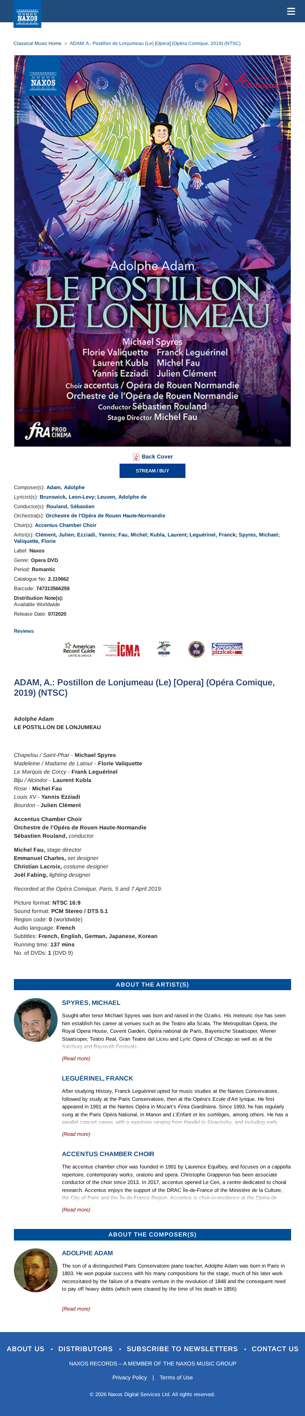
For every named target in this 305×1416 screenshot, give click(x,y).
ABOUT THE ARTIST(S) (152, 984)
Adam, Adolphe (65, 487)
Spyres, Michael (258, 535)
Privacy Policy (129, 1377)
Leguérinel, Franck (212, 535)
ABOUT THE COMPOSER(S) (152, 1234)
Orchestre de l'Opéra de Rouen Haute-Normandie (105, 516)
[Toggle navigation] (289, 11)
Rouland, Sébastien (70, 506)
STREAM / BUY (152, 471)
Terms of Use (176, 1377)
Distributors (86, 1349)
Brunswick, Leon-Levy (67, 497)
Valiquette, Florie (35, 541)
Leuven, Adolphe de (122, 497)
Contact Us (275, 1349)
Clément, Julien (54, 535)
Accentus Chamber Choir (66, 525)
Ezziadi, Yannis (96, 535)
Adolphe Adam (87, 1253)
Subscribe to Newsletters (183, 1349)
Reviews (24, 631)
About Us (27, 1349)
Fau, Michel (132, 535)
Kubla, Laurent (168, 535)
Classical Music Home (38, 43)
